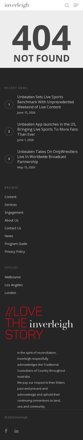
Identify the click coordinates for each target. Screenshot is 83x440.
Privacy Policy (15, 251)
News (9, 236)
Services (11, 204)
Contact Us (13, 228)
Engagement (14, 212)
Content (11, 197)
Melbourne (13, 277)
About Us (11, 220)
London (10, 292)
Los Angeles (14, 285)
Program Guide (16, 244)
